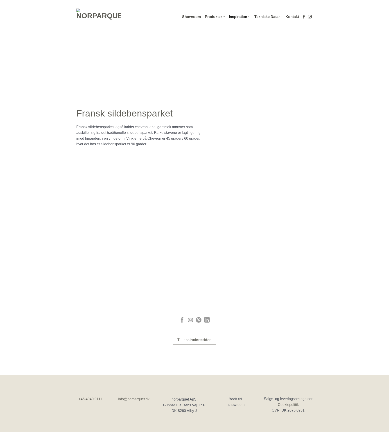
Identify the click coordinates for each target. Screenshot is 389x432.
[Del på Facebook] (182, 320)
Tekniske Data (266, 17)
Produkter (213, 17)
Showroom (191, 17)
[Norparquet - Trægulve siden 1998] (98, 17)
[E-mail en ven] (190, 320)
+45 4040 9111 (90, 399)
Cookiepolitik (288, 405)
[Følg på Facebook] (304, 17)
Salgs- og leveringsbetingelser (288, 399)
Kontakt (292, 17)
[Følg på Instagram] (310, 17)
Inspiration (238, 17)
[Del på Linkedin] (207, 320)
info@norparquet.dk (133, 399)
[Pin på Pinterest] (198, 320)
